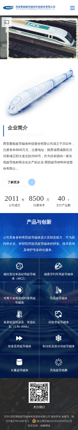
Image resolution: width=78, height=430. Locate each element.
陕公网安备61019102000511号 (54, 421)
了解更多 (13, 182)
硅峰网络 (45, 425)
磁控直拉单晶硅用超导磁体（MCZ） (20, 276)
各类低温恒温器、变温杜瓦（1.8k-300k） (20, 324)
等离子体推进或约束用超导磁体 (20, 300)
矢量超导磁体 (19, 370)
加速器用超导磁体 (19, 346)
